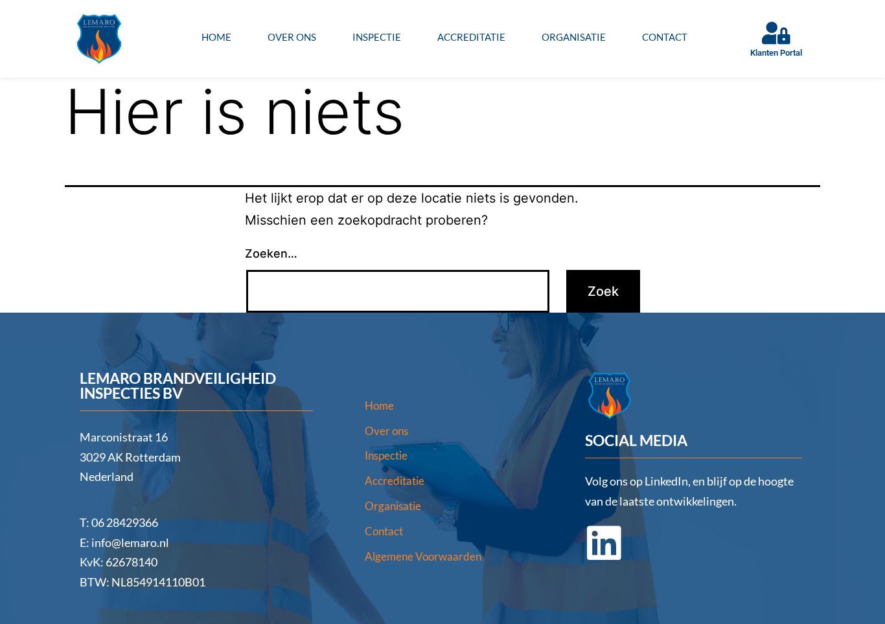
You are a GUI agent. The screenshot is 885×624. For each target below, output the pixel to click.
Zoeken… (271, 253)
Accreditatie (471, 37)
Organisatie (574, 37)
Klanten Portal (776, 53)
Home (216, 37)
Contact (664, 37)
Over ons (292, 37)
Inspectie (376, 37)
